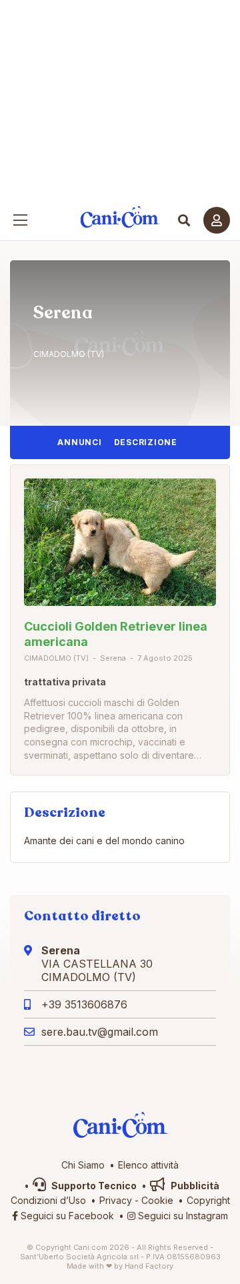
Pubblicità (194, 1185)
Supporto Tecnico (93, 1185)
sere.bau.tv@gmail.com (99, 1031)
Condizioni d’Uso (48, 1200)
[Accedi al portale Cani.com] (216, 220)
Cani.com (120, 217)
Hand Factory (149, 1266)
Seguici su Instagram (181, 1215)
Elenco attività (148, 1165)
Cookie (157, 1200)
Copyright (208, 1200)
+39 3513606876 (84, 1004)
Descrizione (145, 442)
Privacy (115, 1200)
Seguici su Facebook (66, 1215)
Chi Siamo (83, 1165)
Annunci (79, 442)
